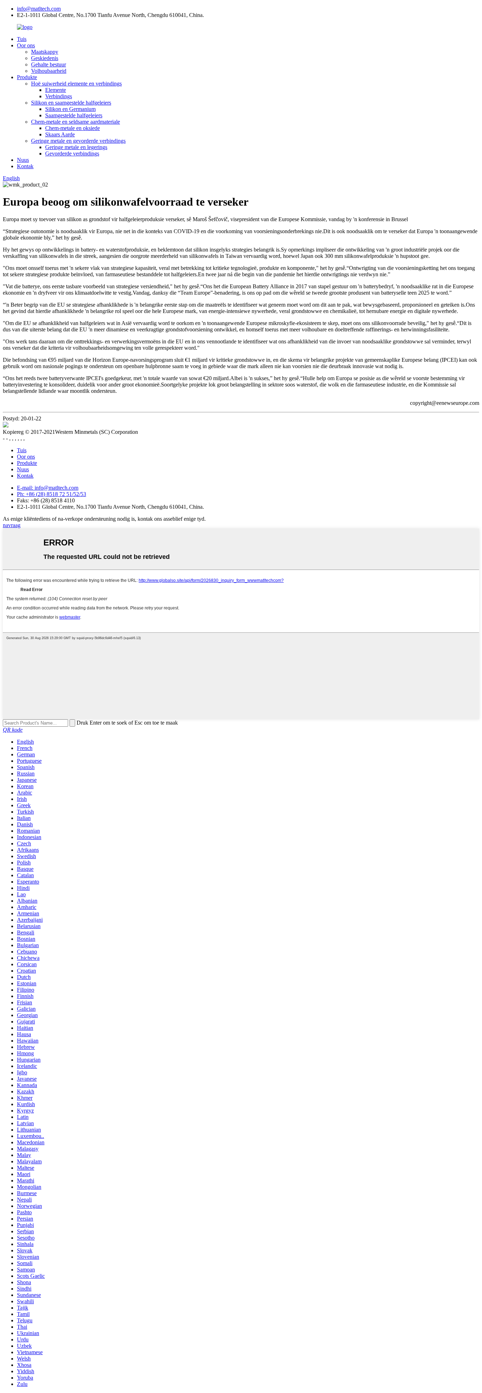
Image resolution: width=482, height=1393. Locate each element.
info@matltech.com (39, 9)
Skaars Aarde (60, 134)
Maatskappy (44, 52)
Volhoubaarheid (48, 71)
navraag (11, 525)
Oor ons (26, 45)
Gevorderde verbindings (72, 153)
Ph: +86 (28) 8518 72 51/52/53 (51, 494)
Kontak (25, 166)
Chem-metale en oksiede (72, 128)
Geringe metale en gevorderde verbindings (78, 141)
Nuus (23, 160)
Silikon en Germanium (70, 109)
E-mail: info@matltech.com (47, 488)
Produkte (27, 77)
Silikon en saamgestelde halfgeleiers (71, 103)
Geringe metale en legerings (76, 147)
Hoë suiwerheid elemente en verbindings (76, 84)
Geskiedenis (44, 58)
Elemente (55, 90)
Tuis (21, 39)
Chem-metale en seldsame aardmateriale (75, 122)
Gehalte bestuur (48, 64)
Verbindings (58, 96)
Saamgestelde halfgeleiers (73, 115)
